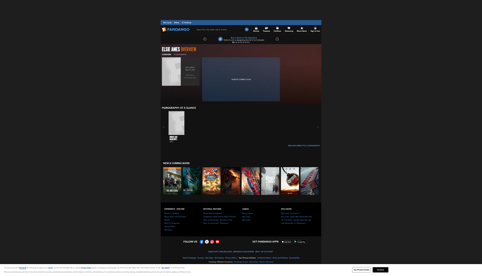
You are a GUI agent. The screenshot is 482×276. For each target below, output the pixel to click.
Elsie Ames (171, 49)
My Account (267, 251)
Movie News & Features (212, 213)
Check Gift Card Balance (220, 251)
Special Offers (169, 226)
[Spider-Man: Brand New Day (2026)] (251, 181)
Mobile (167, 220)
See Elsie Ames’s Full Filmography (304, 146)
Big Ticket (246, 216)
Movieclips (246, 220)
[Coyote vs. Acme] (290, 181)
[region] (241, 270)
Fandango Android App (300, 241)
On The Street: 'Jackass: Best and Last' (296, 220)
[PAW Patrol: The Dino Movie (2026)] (211, 181)
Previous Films (166, 127)
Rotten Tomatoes (266, 262)
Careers (200, 258)
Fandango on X (207, 242)
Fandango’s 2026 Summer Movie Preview (219, 216)
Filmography (180, 54)
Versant (23, 268)
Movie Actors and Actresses (175, 216)
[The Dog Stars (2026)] (172, 181)
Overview (166, 54)
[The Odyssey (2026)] (231, 181)
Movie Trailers (247, 213)
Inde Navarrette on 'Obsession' (293, 223)
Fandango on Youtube (217, 242)
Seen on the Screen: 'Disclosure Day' (217, 220)
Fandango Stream (241, 262)
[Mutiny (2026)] (309, 181)
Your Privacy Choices (247, 258)
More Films (316, 127)
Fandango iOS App (286, 241)
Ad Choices (219, 258)
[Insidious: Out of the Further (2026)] (192, 181)
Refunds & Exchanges (243, 251)
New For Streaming (171, 223)
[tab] (233, 42)
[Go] (247, 29)
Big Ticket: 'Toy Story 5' (290, 213)
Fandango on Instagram (212, 242)
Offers (176, 23)
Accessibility (294, 258)
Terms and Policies (280, 258)
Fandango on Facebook (201, 242)
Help (257, 251)
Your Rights (165, 268)
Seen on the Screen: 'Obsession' (216, 223)
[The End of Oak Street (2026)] (270, 181)
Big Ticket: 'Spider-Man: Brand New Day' (296, 216)
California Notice (264, 258)
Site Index (209, 258)
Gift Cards (167, 23)
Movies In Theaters (171, 213)
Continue (380, 270)
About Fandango (189, 258)
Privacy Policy (231, 258)
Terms (50, 268)
